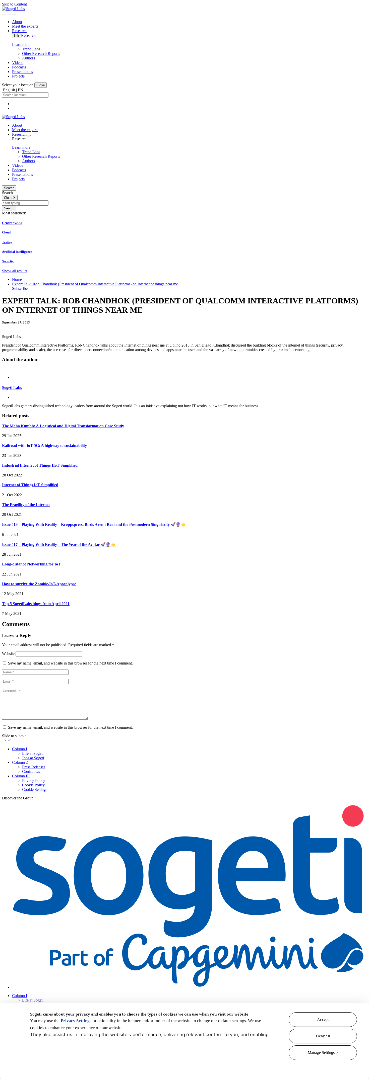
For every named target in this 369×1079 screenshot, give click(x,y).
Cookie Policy (33, 785)
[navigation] (14, 14)
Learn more (21, 44)
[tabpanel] (184, 387)
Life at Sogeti (32, 753)
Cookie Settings (34, 789)
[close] (9, 14)
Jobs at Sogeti (33, 758)
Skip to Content (14, 4)
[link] (13, 9)
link (16, 36)
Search (9, 188)
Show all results (14, 271)
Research (28, 35)
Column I (19, 749)
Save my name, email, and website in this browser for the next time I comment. (70, 663)
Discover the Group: (18, 798)
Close (40, 85)
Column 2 (20, 762)
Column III (21, 776)
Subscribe (20, 288)
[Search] (4, 14)
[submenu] (29, 135)
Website (8, 653)
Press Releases (33, 767)
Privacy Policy (33, 780)
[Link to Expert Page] (184, 369)
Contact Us (31, 771)
